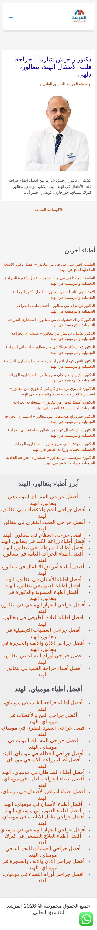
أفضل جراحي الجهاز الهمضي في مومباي (42, 830)
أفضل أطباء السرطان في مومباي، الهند (43, 772)
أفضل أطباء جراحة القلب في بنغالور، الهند (43, 671)
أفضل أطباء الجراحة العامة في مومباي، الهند (43, 782)
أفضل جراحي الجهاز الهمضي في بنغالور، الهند (42, 608)
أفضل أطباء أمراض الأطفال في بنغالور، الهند (43, 570)
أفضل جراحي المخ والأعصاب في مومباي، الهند (43, 718)
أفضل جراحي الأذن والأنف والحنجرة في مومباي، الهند (43, 864)
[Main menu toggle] (10, 16)
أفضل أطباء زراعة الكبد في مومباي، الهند (43, 763)
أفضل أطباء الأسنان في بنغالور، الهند (42, 579)
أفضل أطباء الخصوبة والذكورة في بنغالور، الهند (43, 595)
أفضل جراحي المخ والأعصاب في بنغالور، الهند (42, 512)
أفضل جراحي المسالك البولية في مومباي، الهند (43, 743)
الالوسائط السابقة (48, 210)
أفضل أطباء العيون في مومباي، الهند (43, 810)
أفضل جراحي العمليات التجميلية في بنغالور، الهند (43, 633)
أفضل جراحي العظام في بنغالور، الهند (43, 535)
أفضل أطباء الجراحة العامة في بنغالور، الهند (43, 557)
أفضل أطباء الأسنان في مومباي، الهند (43, 804)
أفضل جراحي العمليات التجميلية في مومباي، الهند (43, 851)
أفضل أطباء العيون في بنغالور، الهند (42, 585)
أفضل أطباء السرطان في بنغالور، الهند (43, 547)
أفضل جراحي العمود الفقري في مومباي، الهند (43, 731)
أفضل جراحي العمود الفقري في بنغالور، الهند (43, 525)
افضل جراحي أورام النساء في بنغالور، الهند (43, 659)
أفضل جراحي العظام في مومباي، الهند (43, 753)
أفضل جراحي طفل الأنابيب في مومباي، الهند (42, 820)
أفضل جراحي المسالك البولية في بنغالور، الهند (43, 500)
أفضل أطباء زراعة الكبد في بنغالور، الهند (43, 541)
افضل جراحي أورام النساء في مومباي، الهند (43, 877)
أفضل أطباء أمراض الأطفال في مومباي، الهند (43, 794)
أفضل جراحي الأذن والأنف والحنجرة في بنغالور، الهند (43, 646)
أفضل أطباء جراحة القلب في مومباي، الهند (43, 705)
